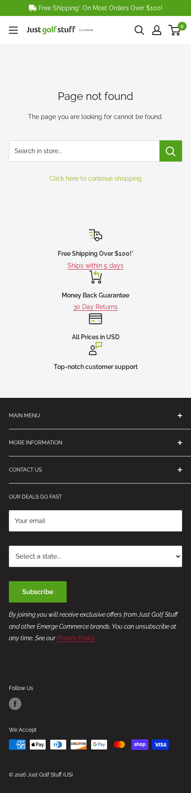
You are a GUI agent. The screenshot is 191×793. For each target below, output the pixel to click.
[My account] (156, 30)
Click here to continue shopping (96, 178)
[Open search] (139, 30)
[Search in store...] (170, 151)
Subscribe (37, 592)
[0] (174, 30)
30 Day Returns (95, 306)
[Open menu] (13, 30)
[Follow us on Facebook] (15, 704)
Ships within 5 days (95, 265)
